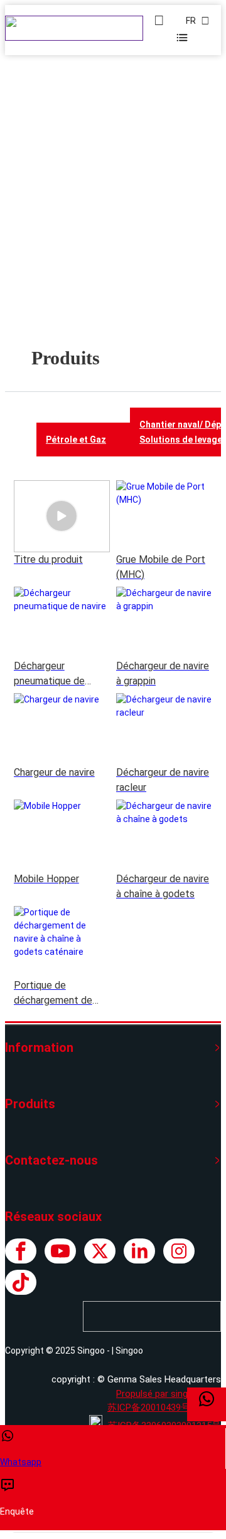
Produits (105, 237)
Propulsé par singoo (157, 1393)
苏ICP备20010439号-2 (153, 1407)
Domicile (58, 237)
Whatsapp (20, 1462)
